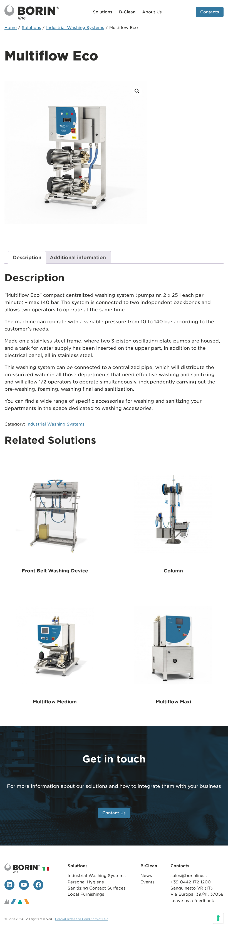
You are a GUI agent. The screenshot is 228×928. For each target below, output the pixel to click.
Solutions (31, 27)
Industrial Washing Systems (75, 27)
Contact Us (114, 812)
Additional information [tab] (78, 257)
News (146, 875)
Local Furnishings (86, 894)
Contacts (209, 11)
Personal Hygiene (86, 882)
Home (10, 27)
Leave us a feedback (192, 900)
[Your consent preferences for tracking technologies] (218, 918)
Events (147, 882)
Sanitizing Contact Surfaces (97, 888)
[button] (137, 91)
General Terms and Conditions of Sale (81, 918)
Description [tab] (27, 257)
